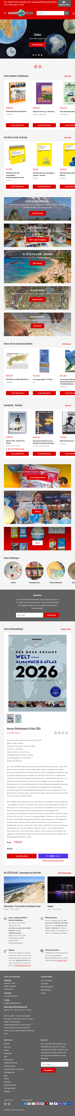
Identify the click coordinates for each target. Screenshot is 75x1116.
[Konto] (74, 13)
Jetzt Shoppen (37, 45)
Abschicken (51, 615)
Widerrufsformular (10, 1063)
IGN (34, 382)
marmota (9, 382)
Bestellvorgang (9, 1066)
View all (68, 405)
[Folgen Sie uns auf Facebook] (35, 66)
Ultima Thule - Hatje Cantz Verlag (15, 442)
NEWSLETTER (64, 5)
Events (6, 1079)
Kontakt (7, 1044)
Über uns (7, 1047)
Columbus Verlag (13, 733)
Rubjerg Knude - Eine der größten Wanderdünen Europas (22, 906)
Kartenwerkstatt (10, 1085)
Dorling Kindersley (39, 114)
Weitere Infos (66, 629)
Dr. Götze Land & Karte (41, 446)
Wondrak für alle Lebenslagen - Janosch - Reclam (44, 174)
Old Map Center (10, 1088)
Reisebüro (7, 1082)
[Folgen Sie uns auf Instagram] (39, 66)
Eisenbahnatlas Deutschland (16, 111)
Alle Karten (67, 344)
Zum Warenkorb (22, 856)
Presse (6, 1050)
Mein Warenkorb (47, 987)
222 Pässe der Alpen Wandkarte (17, 379)
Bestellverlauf (46, 990)
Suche (43, 993)
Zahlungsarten (9, 1072)
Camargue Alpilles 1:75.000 (42, 379)
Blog (5, 1075)
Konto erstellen (46, 980)
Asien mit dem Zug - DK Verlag (43, 111)
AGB (5, 1056)
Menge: (10, 849)
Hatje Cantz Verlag (13, 446)
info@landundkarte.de (22, 965)
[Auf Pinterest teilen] (59, 732)
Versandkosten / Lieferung (13, 1069)
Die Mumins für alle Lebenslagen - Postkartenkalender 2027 (15, 175)
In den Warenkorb (17, 125)
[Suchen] (66, 13)
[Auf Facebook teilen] (55, 732)
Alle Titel (67, 76)
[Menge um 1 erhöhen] (29, 849)
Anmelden (44, 984)
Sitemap (7, 1091)
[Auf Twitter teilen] (63, 732)
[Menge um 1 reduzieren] (16, 849)
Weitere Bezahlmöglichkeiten (53, 861)
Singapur (50, 906)
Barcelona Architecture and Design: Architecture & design (43, 442)
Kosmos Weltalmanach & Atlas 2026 (24, 728)
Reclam (8, 180)
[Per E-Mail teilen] (66, 732)
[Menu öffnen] (5, 13)
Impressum (8, 1053)
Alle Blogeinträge (64, 873)
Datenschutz (8, 1060)
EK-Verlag (9, 114)
